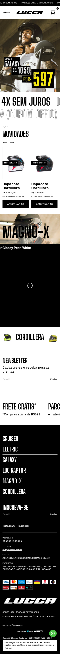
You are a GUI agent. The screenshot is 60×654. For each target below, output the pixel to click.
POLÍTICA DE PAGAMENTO (15, 616)
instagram (8, 525)
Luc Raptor (14, 470)
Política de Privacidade (42, 616)
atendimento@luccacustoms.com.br (26, 558)
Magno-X (12, 481)
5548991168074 (12, 541)
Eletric (10, 449)
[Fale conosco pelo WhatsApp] (53, 633)
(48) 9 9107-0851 (12, 549)
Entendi (8, 648)
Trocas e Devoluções (27, 612)
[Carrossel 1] (30, 55)
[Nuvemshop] (12, 625)
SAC (12, 612)
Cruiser (10, 438)
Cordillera (14, 491)
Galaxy (9, 459)
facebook (23, 525)
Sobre (5, 612)
